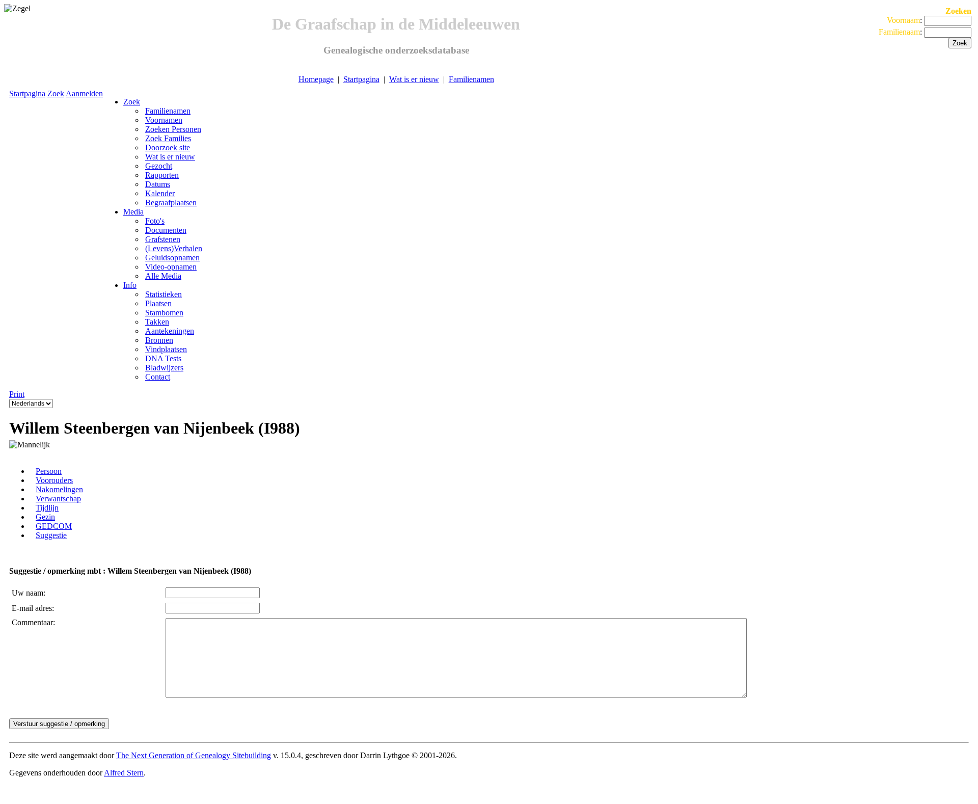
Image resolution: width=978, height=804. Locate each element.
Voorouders (54, 480)
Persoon (49, 471)
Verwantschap (58, 498)
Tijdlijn (47, 507)
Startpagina (361, 79)
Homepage (316, 79)
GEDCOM (54, 526)
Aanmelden (84, 93)
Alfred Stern (124, 772)
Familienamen (471, 79)
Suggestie (51, 535)
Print (16, 394)
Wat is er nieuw (414, 79)
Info (130, 285)
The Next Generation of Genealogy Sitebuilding (193, 755)
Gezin (45, 517)
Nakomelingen (59, 489)
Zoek (55, 93)
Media (133, 211)
